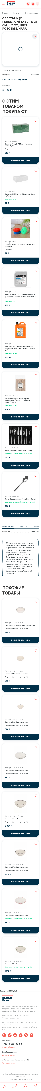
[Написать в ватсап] (4, 1035)
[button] (19, 61)
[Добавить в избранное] (34, 36)
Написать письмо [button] (8, 1055)
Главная (5, 13)
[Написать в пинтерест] (26, 1035)
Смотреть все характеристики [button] (14, 80)
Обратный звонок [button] (8, 1047)
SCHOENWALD (11, 991)
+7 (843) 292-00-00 (12, 1044)
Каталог (16, 13)
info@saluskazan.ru (9, 1052)
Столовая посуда (31, 13)
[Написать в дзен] (20, 1035)
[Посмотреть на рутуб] (31, 1035)
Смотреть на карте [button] (9, 1063)
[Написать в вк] (15, 1035)
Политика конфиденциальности (20, 1079)
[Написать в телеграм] (10, 1035)
